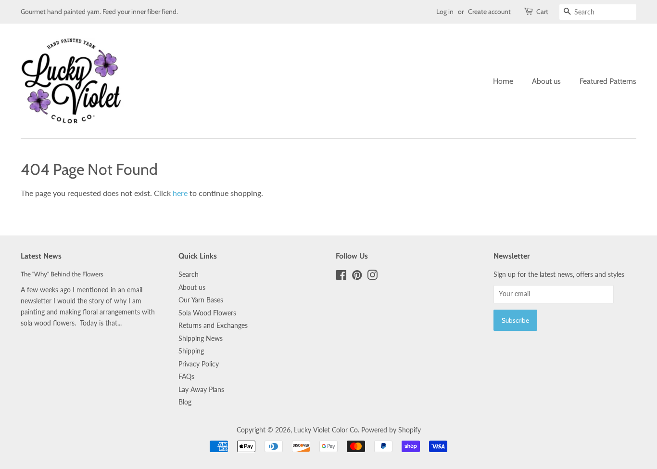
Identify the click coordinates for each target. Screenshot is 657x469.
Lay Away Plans (201, 389)
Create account (489, 11)
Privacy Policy (198, 364)
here (180, 192)
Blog (184, 402)
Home (503, 81)
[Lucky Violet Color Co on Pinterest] (357, 277)
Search (188, 274)
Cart (542, 11)
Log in (445, 11)
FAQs (186, 376)
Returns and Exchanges (213, 325)
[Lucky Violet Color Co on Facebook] (341, 277)
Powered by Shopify (391, 430)
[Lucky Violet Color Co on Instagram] (372, 277)
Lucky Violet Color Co (326, 430)
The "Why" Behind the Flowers (62, 274)
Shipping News (200, 338)
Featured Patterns (608, 81)
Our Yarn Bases (200, 300)
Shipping (191, 351)
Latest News (41, 256)
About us (546, 81)
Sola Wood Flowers (207, 313)
